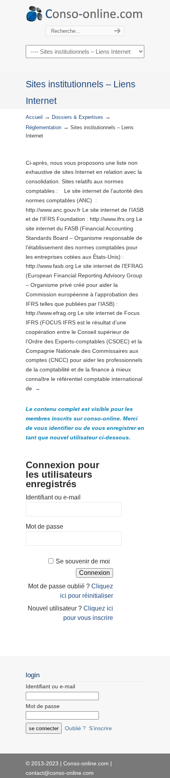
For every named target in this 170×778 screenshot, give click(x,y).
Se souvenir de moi (83, 561)
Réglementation (43, 127)
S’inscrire (100, 728)
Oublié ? (75, 728)
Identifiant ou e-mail (53, 497)
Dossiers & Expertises (77, 117)
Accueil (34, 117)
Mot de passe (44, 526)
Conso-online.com (85, 13)
